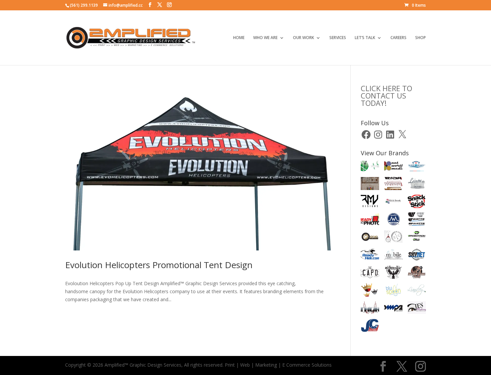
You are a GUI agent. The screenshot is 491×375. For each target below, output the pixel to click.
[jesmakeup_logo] (416, 308)
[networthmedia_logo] (393, 167)
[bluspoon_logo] (393, 291)
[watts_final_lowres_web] (416, 220)
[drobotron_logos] (416, 238)
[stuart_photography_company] (370, 184)
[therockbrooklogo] (393, 202)
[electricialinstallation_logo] (393, 237)
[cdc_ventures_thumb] (370, 238)
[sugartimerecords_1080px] (416, 273)
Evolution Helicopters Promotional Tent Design (159, 265)
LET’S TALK (365, 37)
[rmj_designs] (370, 202)
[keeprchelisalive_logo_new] (393, 273)
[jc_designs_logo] (370, 326)
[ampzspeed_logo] (393, 309)
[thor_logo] (370, 309)
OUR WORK (303, 37)
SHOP (420, 37)
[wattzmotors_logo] (393, 220)
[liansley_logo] (416, 291)
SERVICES (337, 37)
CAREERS (398, 37)
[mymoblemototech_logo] (393, 255)
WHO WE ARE (265, 37)
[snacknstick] (416, 202)
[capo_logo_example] (370, 273)
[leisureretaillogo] (416, 184)
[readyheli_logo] (370, 255)
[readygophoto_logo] (370, 220)
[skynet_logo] (416, 255)
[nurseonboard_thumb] (416, 167)
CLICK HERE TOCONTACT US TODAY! (386, 95)
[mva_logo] (370, 166)
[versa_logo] (393, 184)
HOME (238, 37)
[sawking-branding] (370, 291)
